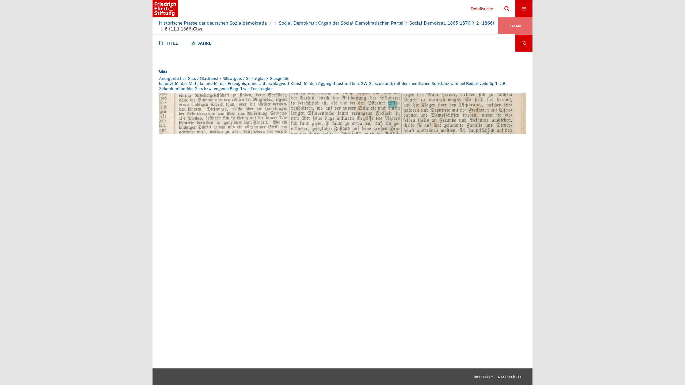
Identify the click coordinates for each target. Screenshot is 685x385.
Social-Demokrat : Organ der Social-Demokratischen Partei (341, 23)
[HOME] (165, 8)
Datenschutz (510, 377)
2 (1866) (485, 23)
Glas (163, 71)
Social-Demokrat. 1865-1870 (439, 23)
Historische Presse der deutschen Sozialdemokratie (213, 23)
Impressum (484, 377)
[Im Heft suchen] (523, 43)
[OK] (506, 8)
